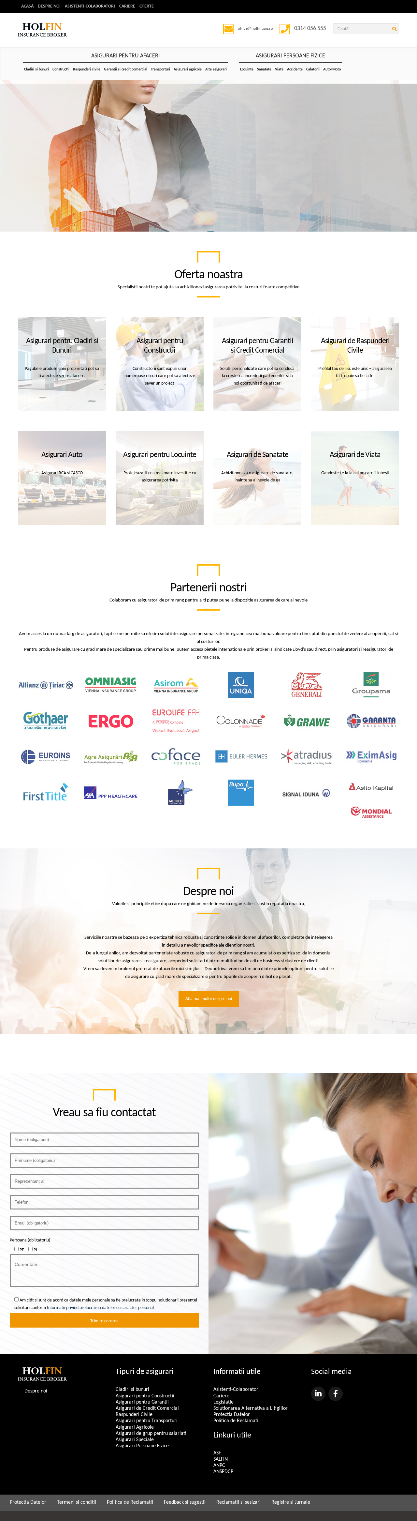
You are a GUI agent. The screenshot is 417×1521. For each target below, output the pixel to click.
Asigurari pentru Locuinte (159, 455)
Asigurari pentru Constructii (145, 1396)
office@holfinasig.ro (255, 28)
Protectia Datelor (231, 1414)
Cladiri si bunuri (36, 69)
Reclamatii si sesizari (238, 1502)
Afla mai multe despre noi (208, 998)
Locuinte (246, 69)
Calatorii (313, 69)
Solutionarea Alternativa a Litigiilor (250, 1408)
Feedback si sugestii (185, 1502)
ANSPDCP (223, 1471)
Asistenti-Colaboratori (90, 6)
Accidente (295, 69)
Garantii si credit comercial (125, 69)
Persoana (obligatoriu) (30, 1240)
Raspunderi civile (86, 69)
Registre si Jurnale (290, 1502)
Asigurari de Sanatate (257, 455)
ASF (217, 1453)
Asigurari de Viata (355, 455)
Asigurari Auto (61, 455)
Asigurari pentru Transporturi (147, 1420)
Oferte (146, 6)
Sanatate (264, 69)
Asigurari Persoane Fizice (142, 1446)
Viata (279, 69)
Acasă (27, 6)
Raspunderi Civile (134, 1414)
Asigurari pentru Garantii (142, 1402)
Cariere (127, 6)
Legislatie (223, 1402)
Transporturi (160, 69)
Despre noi (49, 6)
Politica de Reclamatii (236, 1420)
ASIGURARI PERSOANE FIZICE (290, 56)
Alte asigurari (216, 69)
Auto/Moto (332, 69)
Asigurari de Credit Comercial (147, 1408)
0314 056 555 (310, 28)
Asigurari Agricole (135, 1427)
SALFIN (220, 1459)
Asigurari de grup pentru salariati (151, 1433)
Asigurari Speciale (135, 1439)
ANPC (219, 1465)
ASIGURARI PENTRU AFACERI (125, 56)
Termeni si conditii (76, 1502)
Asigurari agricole (188, 69)
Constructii (60, 69)
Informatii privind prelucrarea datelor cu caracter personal (100, 1307)
